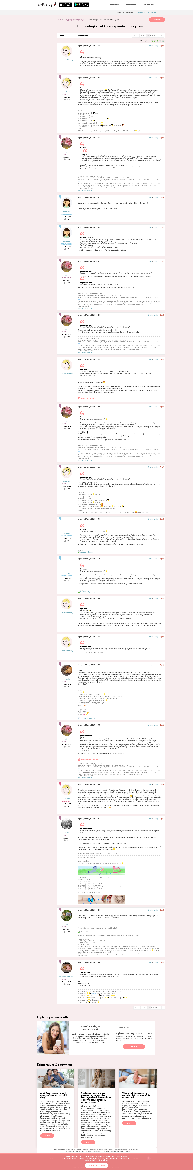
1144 (144, 36)
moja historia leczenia (85, 191)
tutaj (124, 1040)
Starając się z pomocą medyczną (75, 20)
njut (66, 152)
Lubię (156, 46)
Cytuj (150, 46)
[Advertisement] (45, 47)
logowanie (152, 12)
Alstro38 (66, 798)
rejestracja (140, 12)
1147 (155, 36)
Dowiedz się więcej (100, 1160)
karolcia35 (67, 92)
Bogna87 (66, 211)
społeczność (148, 5)
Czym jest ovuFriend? (125, 12)
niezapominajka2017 (67, 976)
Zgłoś (162, 46)
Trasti (66, 924)
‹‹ (134, 35)
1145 (148, 36)
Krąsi (67, 833)
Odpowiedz (157, 20)
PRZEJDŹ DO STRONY (96, 1165)
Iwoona (67, 533)
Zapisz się (134, 1047)
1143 (141, 36)
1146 (151, 36)
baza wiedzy (131, 5)
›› (162, 35)
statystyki (115, 5)
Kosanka (66, 679)
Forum (59, 20)
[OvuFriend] (46, 6)
